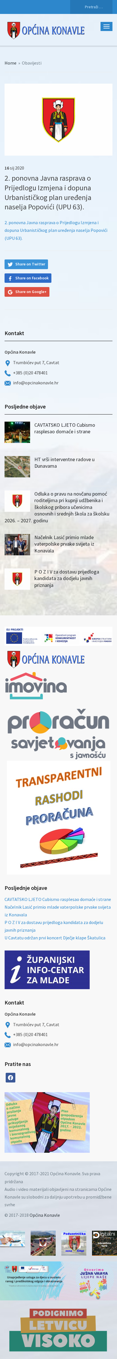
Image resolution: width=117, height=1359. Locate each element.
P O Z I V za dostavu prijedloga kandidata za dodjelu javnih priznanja (66, 578)
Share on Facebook (32, 278)
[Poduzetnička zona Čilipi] (73, 1243)
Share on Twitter (30, 264)
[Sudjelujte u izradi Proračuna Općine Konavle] (12, 1239)
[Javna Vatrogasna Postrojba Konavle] (43, 1243)
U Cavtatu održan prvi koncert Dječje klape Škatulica (55, 938)
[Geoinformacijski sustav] (104, 1243)
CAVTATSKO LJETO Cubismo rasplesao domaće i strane (64, 428)
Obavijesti (31, 63)
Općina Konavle (45, 1215)
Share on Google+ (31, 291)
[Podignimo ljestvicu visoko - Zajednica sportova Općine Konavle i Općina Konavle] (58, 1329)
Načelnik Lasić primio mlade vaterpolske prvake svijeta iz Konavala (64, 544)
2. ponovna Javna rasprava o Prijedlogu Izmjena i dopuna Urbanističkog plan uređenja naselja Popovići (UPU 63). (56, 230)
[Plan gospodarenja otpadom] (68, 1122)
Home (10, 63)
